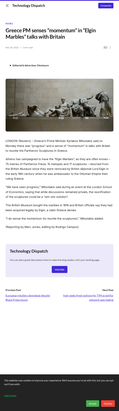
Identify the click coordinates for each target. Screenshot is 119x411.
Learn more (10, 395)
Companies (106, 5)
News (9, 23)
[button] (7, 5)
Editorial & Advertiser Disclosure (31, 65)
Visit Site (59, 269)
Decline (108, 403)
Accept (92, 403)
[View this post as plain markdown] (105, 47)
